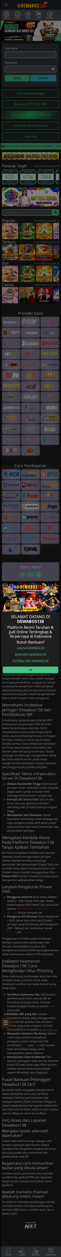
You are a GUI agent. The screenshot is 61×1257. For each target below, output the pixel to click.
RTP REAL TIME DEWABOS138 (30, 661)
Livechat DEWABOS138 (30, 648)
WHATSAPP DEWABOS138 (30, 654)
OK (30, 670)
